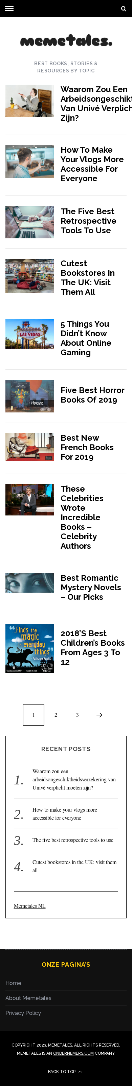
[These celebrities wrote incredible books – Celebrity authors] (29, 499)
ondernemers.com (73, 1053)
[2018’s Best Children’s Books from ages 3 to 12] (29, 648)
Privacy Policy (23, 1013)
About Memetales (28, 998)
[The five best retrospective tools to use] (29, 222)
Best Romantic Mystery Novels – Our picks (91, 587)
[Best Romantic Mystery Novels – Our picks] (29, 583)
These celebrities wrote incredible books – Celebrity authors (82, 517)
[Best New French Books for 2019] (29, 447)
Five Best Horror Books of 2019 (92, 395)
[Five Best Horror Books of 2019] (29, 396)
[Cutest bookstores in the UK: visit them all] (29, 276)
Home (13, 983)
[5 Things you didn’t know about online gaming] (29, 334)
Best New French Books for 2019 (87, 447)
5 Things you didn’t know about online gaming (86, 338)
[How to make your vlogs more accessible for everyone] (29, 161)
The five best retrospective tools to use (88, 220)
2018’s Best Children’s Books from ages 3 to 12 (93, 647)
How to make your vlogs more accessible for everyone (92, 164)
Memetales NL (30, 905)
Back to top (62, 1071)
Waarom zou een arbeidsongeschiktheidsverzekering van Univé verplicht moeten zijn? (74, 779)
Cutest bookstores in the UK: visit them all (88, 277)
